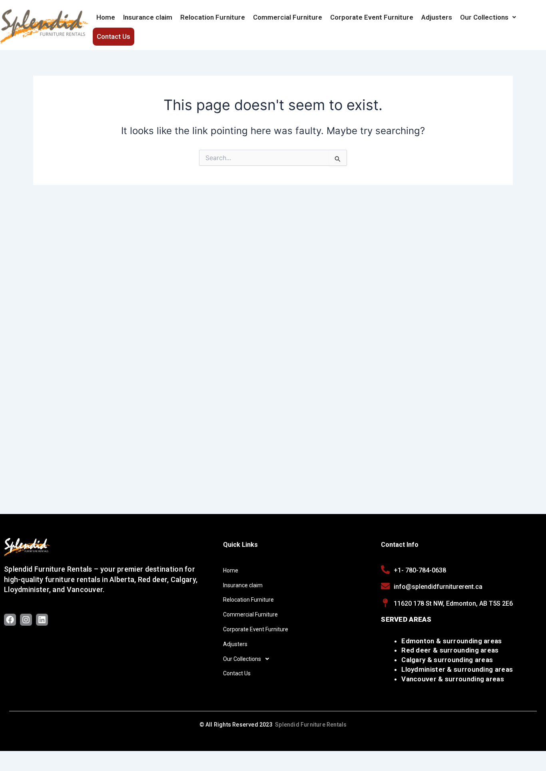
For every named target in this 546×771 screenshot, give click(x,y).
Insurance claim (147, 17)
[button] (488, 17)
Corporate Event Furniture (371, 17)
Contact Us (113, 36)
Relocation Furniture (212, 17)
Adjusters (436, 17)
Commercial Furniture (287, 17)
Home (105, 17)
